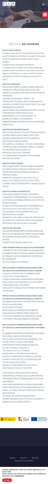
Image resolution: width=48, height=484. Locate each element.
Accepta (7, 480)
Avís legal (35, 458)
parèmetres (19, 476)
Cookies (12, 458)
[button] (45, 15)
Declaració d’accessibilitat (24, 461)
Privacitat (23, 458)
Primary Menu (43, 4)
